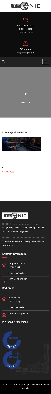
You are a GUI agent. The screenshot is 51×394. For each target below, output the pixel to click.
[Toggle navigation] (45, 61)
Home (23, 103)
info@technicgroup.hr (25, 53)
